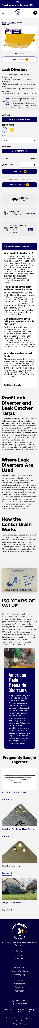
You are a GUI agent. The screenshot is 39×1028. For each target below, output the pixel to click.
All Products (19, 967)
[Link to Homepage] (18, 12)
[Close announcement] (36, 3)
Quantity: (7, 165)
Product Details (17, 59)
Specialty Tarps (19, 975)
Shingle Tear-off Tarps (11, 903)
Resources (19, 987)
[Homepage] (19, 931)
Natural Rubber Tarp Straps (14, 792)
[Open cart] (35, 13)
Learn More (30, 213)
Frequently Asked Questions (17, 246)
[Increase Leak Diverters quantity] (34, 164)
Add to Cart (22, 172)
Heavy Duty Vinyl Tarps (11, 866)
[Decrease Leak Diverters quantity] (23, 164)
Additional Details (12, 385)
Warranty (19, 991)
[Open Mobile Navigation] (3, 12)
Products (12, 23)
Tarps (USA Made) (19, 971)
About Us (19, 958)
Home (4, 23)
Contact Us (19, 984)
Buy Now (6, 799)
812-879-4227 (21, 1004)
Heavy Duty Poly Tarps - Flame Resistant (19, 829)
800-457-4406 (21, 1001)
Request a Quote (17, 185)
